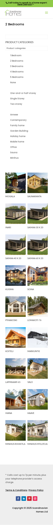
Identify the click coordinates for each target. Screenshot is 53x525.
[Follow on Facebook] (18, 498)
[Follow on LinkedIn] (23, 498)
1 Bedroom (15, 55)
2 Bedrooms (16, 60)
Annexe (14, 114)
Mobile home (17, 141)
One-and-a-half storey (23, 93)
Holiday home (17, 136)
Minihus (14, 157)
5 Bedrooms (16, 77)
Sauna (13, 152)
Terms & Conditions (16, 490)
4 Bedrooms (17, 71)
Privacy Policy (36, 490)
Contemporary (18, 120)
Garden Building (19, 130)
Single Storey (17, 98)
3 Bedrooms (16, 66)
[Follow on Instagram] (35, 498)
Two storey (16, 103)
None (13, 82)
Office (13, 147)
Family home (17, 125)
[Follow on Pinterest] (29, 498)
